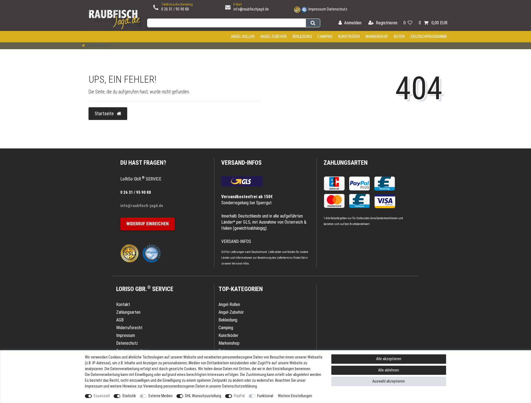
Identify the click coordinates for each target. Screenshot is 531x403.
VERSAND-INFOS (241, 162)
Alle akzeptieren (388, 359)
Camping (324, 36)
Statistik (129, 396)
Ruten (399, 36)
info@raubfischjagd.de (251, 9)
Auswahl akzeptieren (388, 381)
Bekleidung (302, 36)
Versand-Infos (240, 263)
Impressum (317, 9)
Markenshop (377, 36)
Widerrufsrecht (129, 327)
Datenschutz (337, 9)
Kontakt (123, 304)
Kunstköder (349, 36)
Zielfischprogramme (428, 36)
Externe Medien (161, 396)
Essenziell (102, 396)
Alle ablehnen (388, 370)
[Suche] (313, 23)
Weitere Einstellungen (295, 396)
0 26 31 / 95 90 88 (175, 9)
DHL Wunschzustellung (203, 396)
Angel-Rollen (242, 36)
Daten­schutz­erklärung (239, 386)
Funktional (265, 396)
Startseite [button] (105, 113)
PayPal (239, 396)
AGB (120, 320)
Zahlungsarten (346, 162)
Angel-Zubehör (273, 36)
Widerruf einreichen (147, 223)
